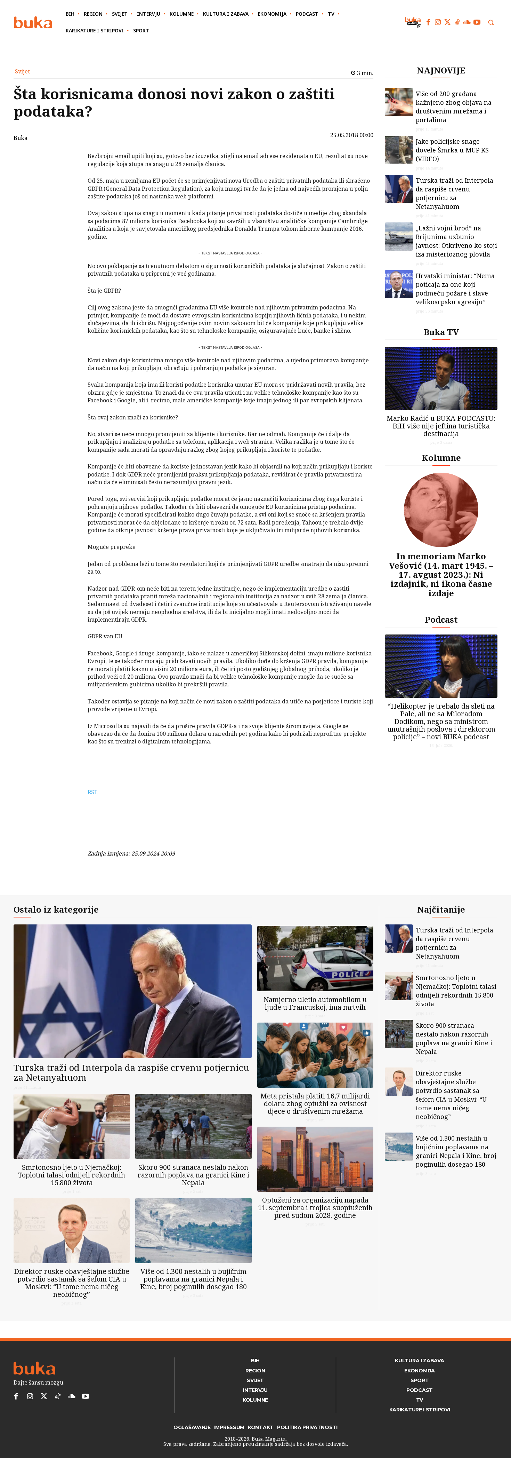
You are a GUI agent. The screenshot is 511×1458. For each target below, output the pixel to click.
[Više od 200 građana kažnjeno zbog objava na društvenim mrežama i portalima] (399, 102)
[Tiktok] (457, 22)
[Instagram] (438, 22)
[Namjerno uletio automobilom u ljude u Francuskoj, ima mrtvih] (315, 958)
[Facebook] (428, 22)
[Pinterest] (69, 192)
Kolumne (441, 457)
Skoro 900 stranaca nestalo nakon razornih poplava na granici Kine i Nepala (193, 1175)
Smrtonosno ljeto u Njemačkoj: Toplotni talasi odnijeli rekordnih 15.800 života (71, 1175)
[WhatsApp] (69, 208)
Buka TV (441, 332)
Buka (20, 138)
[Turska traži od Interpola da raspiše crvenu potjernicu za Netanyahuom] (399, 189)
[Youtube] (476, 22)
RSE (93, 792)
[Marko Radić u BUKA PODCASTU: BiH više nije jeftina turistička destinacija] (441, 378)
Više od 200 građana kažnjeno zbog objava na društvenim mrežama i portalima (454, 106)
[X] (69, 175)
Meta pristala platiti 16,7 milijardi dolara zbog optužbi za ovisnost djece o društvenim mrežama (315, 1103)
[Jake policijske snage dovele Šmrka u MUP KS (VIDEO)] (399, 150)
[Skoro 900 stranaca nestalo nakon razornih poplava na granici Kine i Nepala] (193, 1126)
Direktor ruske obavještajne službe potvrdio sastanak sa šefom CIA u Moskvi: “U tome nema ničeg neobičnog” (71, 1283)
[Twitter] (447, 22)
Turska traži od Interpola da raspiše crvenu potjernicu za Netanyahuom (454, 193)
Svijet (22, 71)
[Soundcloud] (467, 22)
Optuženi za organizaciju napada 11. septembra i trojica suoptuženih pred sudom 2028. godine (315, 1207)
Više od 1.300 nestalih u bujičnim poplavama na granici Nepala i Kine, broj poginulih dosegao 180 (193, 1279)
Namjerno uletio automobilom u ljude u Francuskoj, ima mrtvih (315, 1003)
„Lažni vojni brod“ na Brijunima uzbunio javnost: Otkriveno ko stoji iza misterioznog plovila (456, 241)
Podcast (441, 619)
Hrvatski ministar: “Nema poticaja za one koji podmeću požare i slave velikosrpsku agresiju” (455, 288)
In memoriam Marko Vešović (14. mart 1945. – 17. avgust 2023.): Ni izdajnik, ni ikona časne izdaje (441, 574)
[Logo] (33, 22)
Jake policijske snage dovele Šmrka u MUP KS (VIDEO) (452, 150)
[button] (491, 22)
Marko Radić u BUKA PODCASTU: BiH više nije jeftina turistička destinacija (441, 425)
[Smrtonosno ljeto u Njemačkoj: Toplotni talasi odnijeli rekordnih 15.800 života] (72, 1126)
